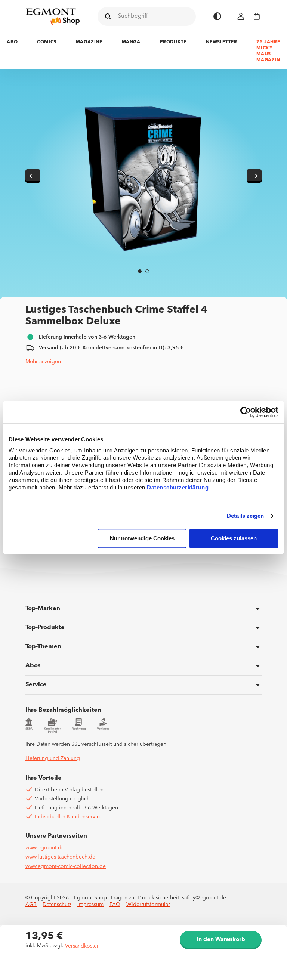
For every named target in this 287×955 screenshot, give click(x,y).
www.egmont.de (44, 847)
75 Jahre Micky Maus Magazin (268, 51)
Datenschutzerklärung (178, 488)
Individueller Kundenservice (68, 816)
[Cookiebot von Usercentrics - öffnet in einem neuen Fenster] (245, 412)
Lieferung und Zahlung (52, 758)
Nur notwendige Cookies (142, 538)
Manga (131, 42)
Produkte (173, 42)
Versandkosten (82, 946)
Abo (12, 42)
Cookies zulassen (234, 538)
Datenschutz (57, 904)
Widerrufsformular (148, 904)
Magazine (89, 42)
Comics (46, 42)
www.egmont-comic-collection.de (65, 866)
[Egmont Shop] (52, 16)
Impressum (90, 904)
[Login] (241, 16)
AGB (31, 904)
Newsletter (221, 42)
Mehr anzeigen (43, 361)
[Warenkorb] (257, 16)
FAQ (114, 904)
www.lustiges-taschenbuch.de (60, 857)
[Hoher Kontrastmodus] (217, 16)
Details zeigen (245, 516)
